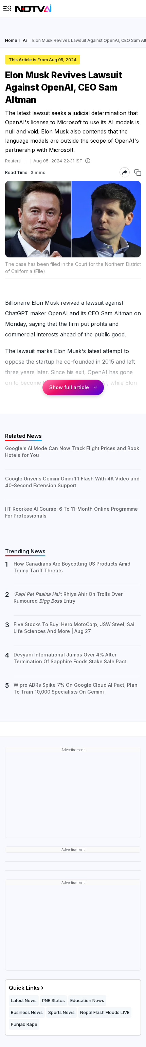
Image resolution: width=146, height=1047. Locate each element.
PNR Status (53, 1000)
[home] (33, 8)
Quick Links (24, 987)
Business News (27, 1012)
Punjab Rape (24, 1024)
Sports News (61, 1012)
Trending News (25, 551)
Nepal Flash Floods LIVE (104, 1012)
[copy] (137, 172)
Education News (87, 1000)
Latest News (24, 1000)
